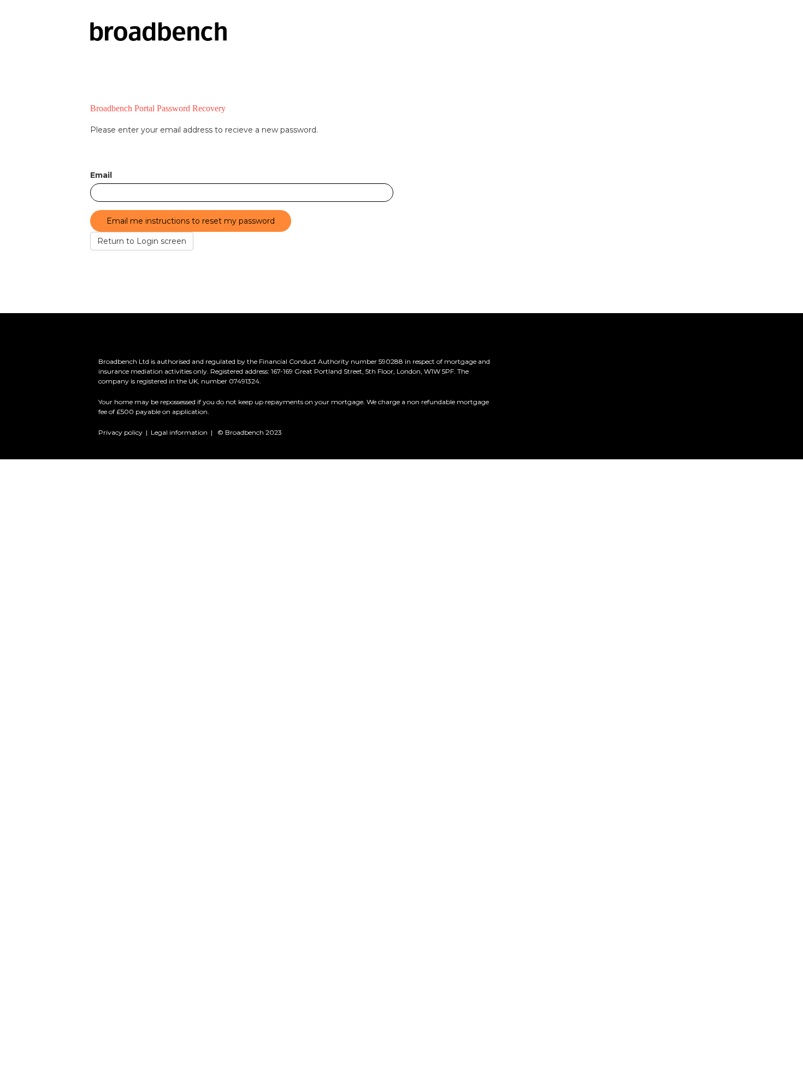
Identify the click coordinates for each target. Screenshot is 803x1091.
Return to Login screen (141, 241)
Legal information (179, 432)
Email (101, 175)
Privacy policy (120, 432)
